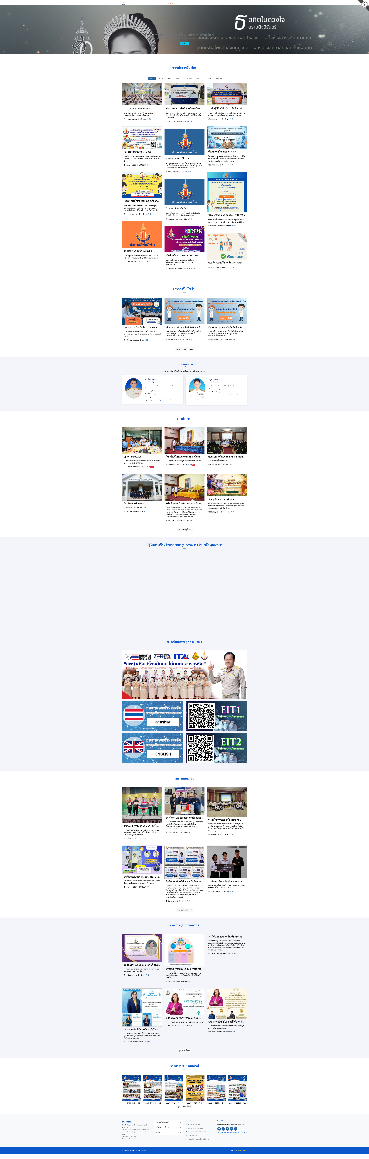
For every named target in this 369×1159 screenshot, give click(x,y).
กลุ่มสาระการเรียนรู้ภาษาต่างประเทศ (160, 400)
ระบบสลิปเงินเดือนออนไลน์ (195, 1128)
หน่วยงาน (159, 1132)
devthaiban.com (242, 1150)
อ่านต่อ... (184, 43)
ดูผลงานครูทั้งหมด (184, 1051)
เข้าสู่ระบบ (244, 3)
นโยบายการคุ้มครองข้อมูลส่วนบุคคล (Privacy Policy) (232, 1132)
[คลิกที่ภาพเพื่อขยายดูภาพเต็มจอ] (131, 1088)
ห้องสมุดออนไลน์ (192, 1135)
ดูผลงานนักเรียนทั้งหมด (184, 910)
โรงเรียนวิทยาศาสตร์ (162, 1122)
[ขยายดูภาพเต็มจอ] (148, 119)
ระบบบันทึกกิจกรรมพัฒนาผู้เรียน (197, 1131)
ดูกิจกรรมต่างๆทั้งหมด (184, 530)
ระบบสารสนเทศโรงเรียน (194, 1124)
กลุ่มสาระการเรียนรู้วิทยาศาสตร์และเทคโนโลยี (226, 395)
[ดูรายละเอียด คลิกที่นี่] (142, 94)
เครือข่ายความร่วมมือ (162, 1127)
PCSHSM (145, 3)
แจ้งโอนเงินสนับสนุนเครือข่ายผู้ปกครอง (198, 1139)
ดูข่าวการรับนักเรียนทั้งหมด (184, 349)
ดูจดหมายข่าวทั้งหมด (184, 1106)
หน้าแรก (170, 3)
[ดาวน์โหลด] (136, 1103)
